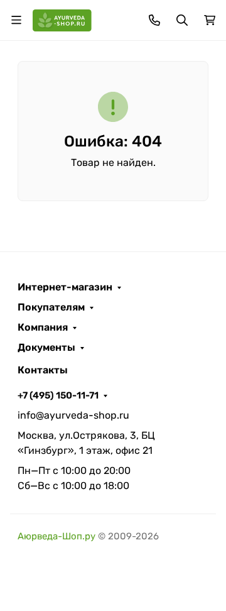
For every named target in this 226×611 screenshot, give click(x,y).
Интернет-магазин (65, 287)
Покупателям (51, 307)
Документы (46, 348)
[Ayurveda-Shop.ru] (62, 19)
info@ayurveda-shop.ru (73, 415)
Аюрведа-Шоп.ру (56, 536)
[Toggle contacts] (154, 20)
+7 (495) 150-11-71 (58, 395)
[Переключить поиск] (182, 20)
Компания (43, 327)
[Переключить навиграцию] (16, 20)
